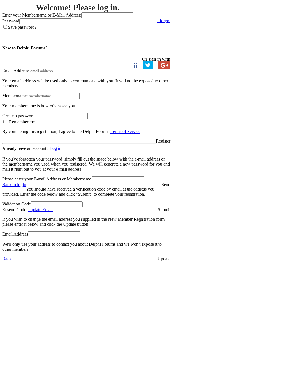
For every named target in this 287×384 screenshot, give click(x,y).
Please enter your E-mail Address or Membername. (47, 179)
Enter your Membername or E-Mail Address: (41, 15)
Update (164, 258)
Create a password (19, 115)
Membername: (15, 95)
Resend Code (14, 209)
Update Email (40, 209)
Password (10, 21)
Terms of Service (125, 131)
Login (165, 32)
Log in (55, 148)
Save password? (22, 27)
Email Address (15, 234)
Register (163, 141)
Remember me (21, 121)
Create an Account (20, 54)
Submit (164, 209)
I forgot (163, 20)
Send (165, 184)
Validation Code (16, 204)
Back (6, 258)
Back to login (14, 184)
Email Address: (15, 70)
